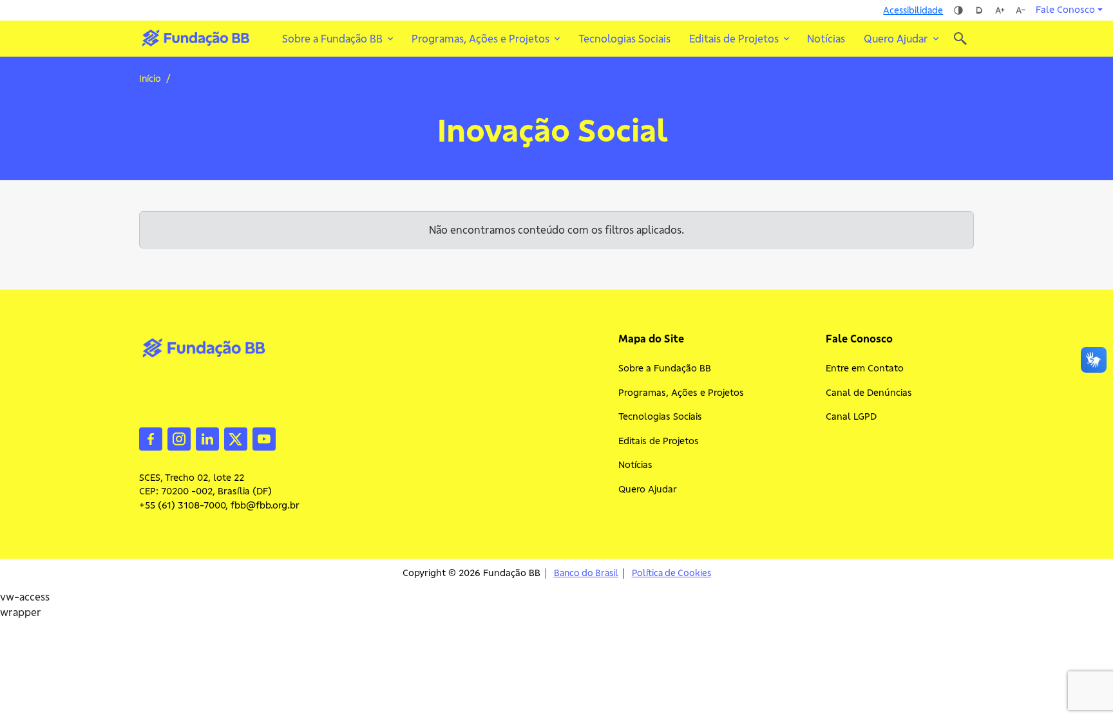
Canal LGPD (851, 416)
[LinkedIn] (207, 438)
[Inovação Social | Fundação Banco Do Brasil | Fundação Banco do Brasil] (195, 38)
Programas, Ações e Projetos (681, 393)
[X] (235, 438)
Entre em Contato (865, 368)
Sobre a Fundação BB (664, 368)
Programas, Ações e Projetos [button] (480, 38)
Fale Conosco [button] (1065, 10)
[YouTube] (264, 438)
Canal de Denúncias (869, 393)
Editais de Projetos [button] (734, 38)
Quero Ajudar (647, 489)
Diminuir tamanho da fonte (1020, 10)
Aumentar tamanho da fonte (999, 10)
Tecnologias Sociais (624, 38)
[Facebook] (150, 438)
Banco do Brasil (586, 573)
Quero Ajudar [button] (896, 38)
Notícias (826, 38)
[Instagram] (179, 438)
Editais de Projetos (658, 441)
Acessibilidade (913, 10)
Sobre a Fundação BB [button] (332, 38)
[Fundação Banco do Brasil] (960, 38)
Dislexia (979, 10)
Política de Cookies (671, 573)
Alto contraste (958, 10)
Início (150, 78)
